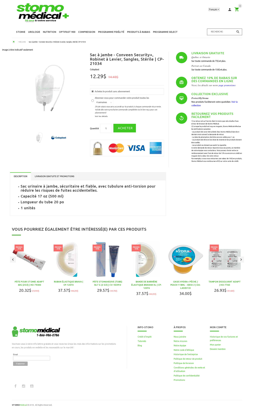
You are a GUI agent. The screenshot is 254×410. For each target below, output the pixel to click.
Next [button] (241, 260)
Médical (19, 405)
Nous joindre (180, 337)
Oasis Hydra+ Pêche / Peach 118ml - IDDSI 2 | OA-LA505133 (185, 285)
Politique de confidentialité (186, 375)
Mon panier (215, 344)
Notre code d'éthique (184, 350)
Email (15, 354)
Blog (140, 345)
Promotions (179, 380)
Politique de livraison (184, 363)
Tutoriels (142, 341)
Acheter (125, 128)
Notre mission (180, 341)
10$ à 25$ (22, 42)
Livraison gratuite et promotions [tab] (54, 176)
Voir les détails (101, 116)
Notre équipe (180, 345)
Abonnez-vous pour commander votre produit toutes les (122, 98)
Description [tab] (20, 176)
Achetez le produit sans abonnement (112, 91)
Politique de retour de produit (188, 359)
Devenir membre (217, 349)
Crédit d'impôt (144, 337)
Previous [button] (13, 260)
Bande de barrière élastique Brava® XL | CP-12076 (146, 285)
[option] (39, 138)
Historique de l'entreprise (186, 354)
